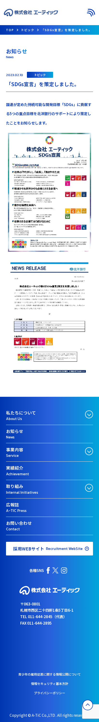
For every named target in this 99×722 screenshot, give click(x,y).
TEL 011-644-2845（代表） (43, 616)
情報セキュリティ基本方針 (49, 683)
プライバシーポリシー (49, 693)
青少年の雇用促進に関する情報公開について (49, 674)
